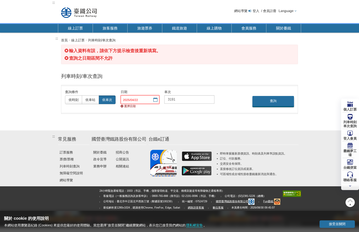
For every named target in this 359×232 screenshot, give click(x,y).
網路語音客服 (196, 207)
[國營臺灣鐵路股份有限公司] (79, 12)
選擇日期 (154, 100)
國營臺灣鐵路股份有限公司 (232, 201)
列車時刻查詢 (70, 166)
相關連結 (122, 166)
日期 (124, 92)
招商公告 (122, 152)
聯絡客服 (350, 180)
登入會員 (350, 138)
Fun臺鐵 (268, 201)
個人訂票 (350, 109)
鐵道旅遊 (179, 28)
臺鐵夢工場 (350, 153)
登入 (256, 11)
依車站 (90, 100)
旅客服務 (110, 28)
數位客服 (218, 207)
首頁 (64, 40)
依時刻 (74, 100)
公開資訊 (122, 159)
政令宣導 (100, 159)
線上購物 (214, 28)
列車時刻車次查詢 (350, 124)
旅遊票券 (144, 28)
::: (53, 2)
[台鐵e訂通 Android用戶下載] (197, 171)
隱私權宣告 (194, 225)
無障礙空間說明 (71, 173)
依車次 (107, 100)
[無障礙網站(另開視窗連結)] (292, 193)
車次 (167, 92)
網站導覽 (240, 11)
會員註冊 (269, 11)
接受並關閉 (337, 224)
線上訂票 (75, 28)
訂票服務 (66, 152)
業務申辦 (100, 166)
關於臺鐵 (283, 28)
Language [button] (286, 11)
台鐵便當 (350, 167)
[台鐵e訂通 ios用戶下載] (197, 156)
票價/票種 (67, 159)
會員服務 (248, 28)
